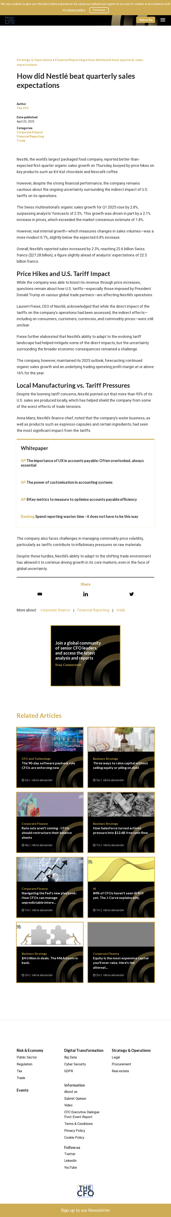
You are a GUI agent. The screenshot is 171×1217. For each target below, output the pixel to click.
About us (70, 1092)
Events (23, 1090)
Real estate (120, 1071)
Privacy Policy (74, 1131)
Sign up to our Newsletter (85, 1210)
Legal (116, 1057)
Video (68, 1105)
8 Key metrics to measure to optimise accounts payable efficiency (81, 499)
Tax (19, 1071)
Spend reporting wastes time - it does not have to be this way (86, 516)
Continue (99, 10)
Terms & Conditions (78, 1124)
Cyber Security (75, 1064)
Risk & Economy (30, 1050)
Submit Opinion (75, 1099)
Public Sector (27, 1057)
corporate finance (55, 610)
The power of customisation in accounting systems (69, 482)
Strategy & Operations (131, 1050)
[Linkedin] (85, 594)
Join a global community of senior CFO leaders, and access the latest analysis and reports (85, 658)
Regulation (24, 1064)
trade (120, 610)
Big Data (70, 1057)
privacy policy (76, 10)
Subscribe (146, 19)
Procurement (121, 1064)
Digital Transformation (83, 1050)
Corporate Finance (30, 132)
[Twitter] (131, 594)
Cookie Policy (74, 1138)
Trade (21, 140)
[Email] (39, 594)
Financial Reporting (30, 136)
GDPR (68, 1071)
